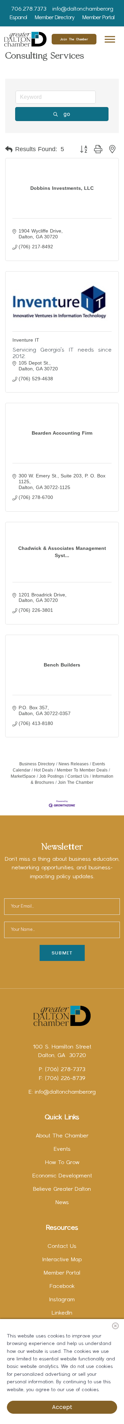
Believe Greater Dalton (62, 1189)
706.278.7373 (28, 9)
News (62, 1202)
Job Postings (51, 776)
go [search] (66, 113)
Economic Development (62, 1176)
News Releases (74, 764)
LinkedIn (62, 1313)
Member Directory (54, 18)
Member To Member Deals (82, 770)
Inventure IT (25, 340)
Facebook (62, 1286)
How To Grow (62, 1162)
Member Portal (98, 18)
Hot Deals (43, 770)
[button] (109, 38)
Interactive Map (62, 1260)
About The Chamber (62, 1136)
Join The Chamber (74, 39)
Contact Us (78, 776)
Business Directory (37, 764)
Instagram (62, 1300)
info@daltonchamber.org (82, 9)
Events (62, 1149)
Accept (62, 1407)
